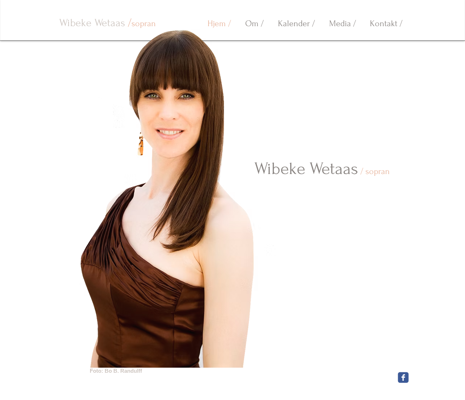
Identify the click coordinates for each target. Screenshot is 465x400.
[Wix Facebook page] (403, 377)
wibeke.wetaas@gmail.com (191, 387)
